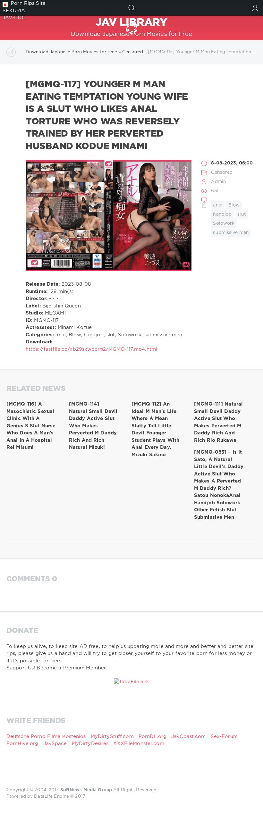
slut (241, 214)
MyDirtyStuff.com (113, 736)
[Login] (255, 8)
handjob (222, 214)
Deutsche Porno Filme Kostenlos (46, 736)
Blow (234, 205)
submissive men (231, 233)
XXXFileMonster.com (138, 744)
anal (217, 205)
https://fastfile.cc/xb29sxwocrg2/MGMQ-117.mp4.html (91, 349)
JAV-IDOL (14, 18)
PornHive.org (22, 744)
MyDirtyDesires (90, 744)
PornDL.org (152, 736)
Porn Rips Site (28, 3)
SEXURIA (14, 11)
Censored (222, 172)
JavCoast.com (188, 736)
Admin (218, 182)
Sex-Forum (224, 736)
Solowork (223, 223)
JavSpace (55, 744)
